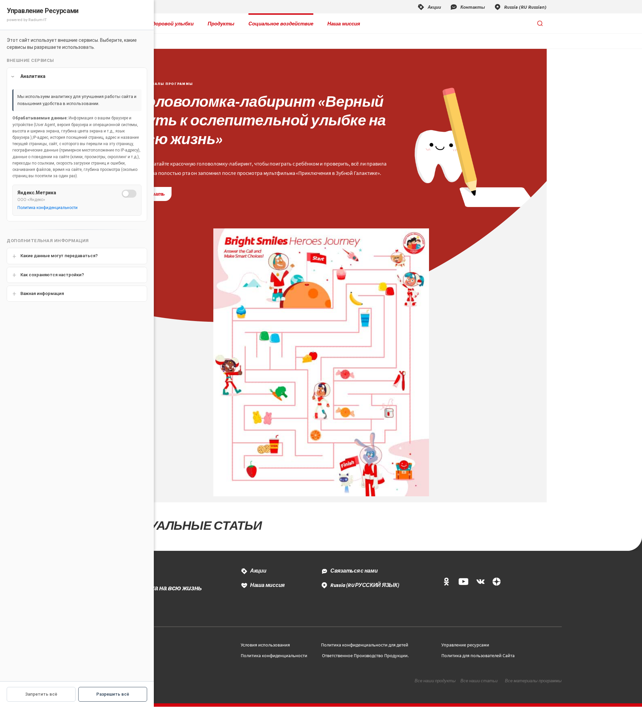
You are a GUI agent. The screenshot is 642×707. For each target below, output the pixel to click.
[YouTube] (463, 582)
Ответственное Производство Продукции (365, 655)
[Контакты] (467, 7)
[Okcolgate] (446, 582)
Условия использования (265, 645)
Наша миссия (343, 23)
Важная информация (42, 293)
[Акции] (429, 7)
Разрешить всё (112, 694)
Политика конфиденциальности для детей (364, 645)
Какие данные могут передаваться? (59, 255)
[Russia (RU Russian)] (520, 7)
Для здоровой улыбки (166, 23)
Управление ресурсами (465, 645)
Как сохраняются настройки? (52, 274)
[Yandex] (497, 582)
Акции (258, 570)
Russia (364, 585)
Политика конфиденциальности (274, 655)
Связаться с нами (354, 570)
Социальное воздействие (280, 23)
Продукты (221, 23)
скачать (155, 194)
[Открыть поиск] (540, 23)
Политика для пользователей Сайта (478, 655)
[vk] (480, 582)
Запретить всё (41, 694)
